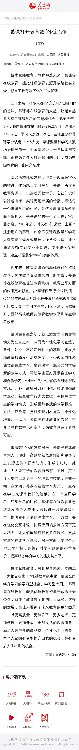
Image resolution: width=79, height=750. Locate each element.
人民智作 (44, 727)
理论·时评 (35, 18)
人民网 (5, 18)
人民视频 (11, 727)
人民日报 (11, 703)
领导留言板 (61, 703)
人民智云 (27, 727)
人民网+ (27, 703)
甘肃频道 (19, 18)
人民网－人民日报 (58, 54)
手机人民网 (44, 703)
